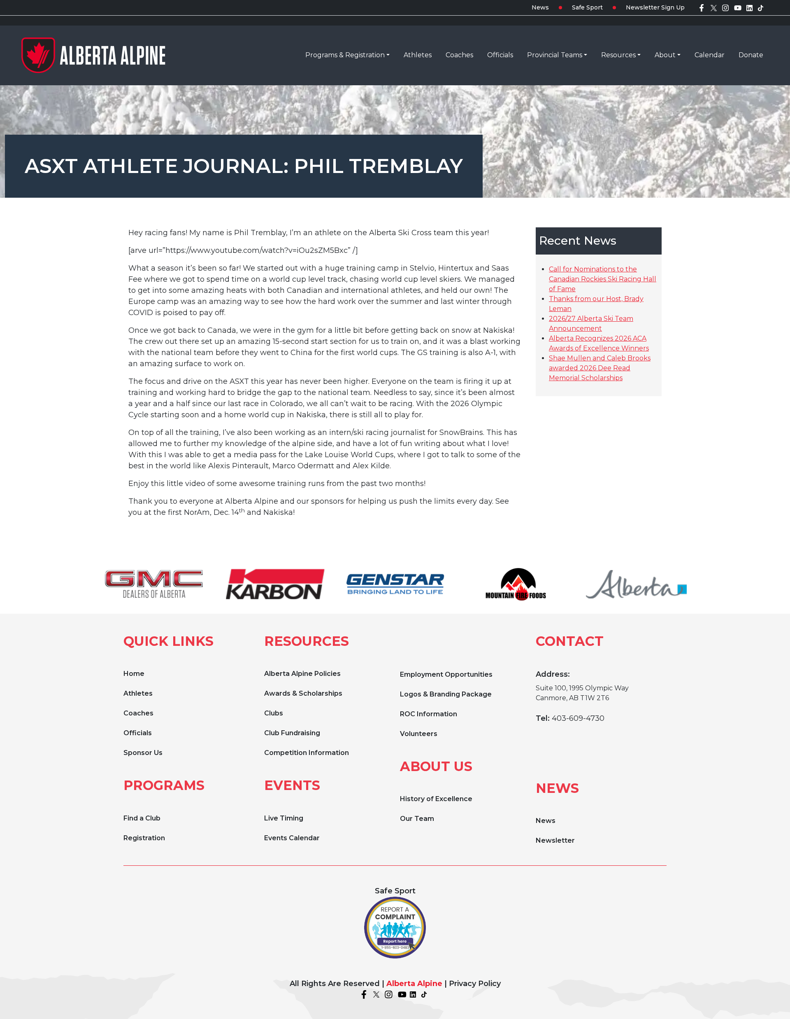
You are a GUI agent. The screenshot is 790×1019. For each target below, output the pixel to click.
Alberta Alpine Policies (302, 674)
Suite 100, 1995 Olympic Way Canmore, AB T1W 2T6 (582, 693)
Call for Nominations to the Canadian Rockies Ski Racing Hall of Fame (602, 279)
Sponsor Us (143, 753)
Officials (137, 733)
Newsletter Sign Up (655, 7)
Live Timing (283, 818)
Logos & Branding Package (446, 694)
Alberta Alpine (414, 983)
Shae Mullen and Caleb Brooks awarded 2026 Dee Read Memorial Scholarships (600, 368)
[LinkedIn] (749, 7)
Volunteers (418, 734)
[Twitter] (714, 7)
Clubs (273, 713)
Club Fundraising (292, 733)
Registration (144, 838)
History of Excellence (436, 799)
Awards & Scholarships (303, 693)
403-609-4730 (578, 718)
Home (133, 674)
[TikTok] (760, 7)
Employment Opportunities (446, 674)
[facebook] (701, 7)
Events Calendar (292, 838)
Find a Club (141, 818)
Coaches (138, 713)
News (540, 7)
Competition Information (306, 753)
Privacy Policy (475, 983)
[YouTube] (737, 7)
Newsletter (555, 840)
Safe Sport (587, 7)
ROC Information (428, 714)
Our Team (417, 819)
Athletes (138, 693)
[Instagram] (725, 7)
